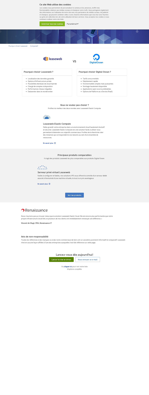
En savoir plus (48, 143)
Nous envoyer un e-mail (87, 259)
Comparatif (34, 46)
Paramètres (73, 24)
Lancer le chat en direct (61, 259)
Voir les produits (74, 195)
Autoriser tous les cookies (52, 24)
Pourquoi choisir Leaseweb (18, 46)
